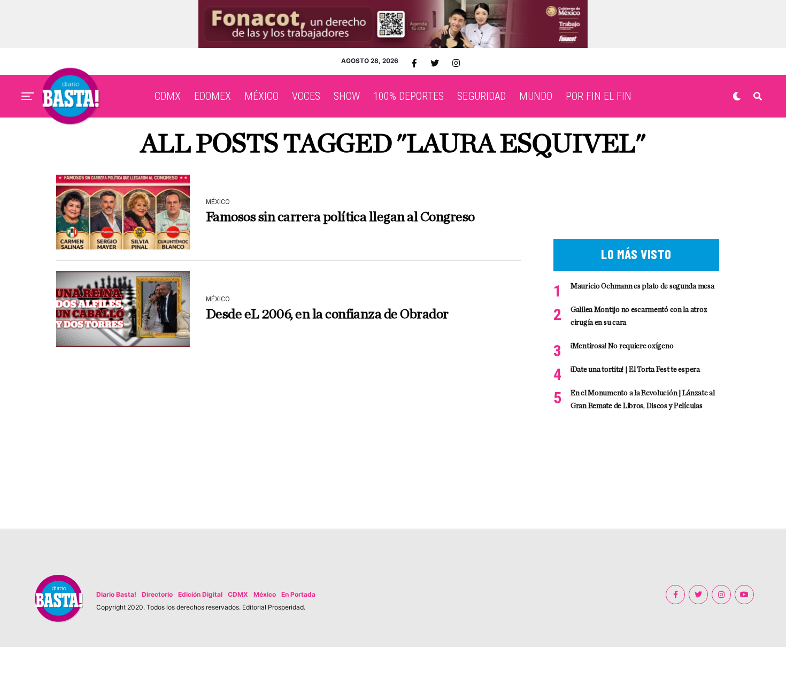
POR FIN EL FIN (598, 96)
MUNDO (535, 96)
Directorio (157, 594)
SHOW (347, 96)
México (264, 594)
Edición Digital (200, 594)
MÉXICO (261, 96)
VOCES (306, 96)
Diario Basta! (116, 594)
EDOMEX (212, 96)
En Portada (298, 594)
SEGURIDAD (481, 96)
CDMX (168, 96)
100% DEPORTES (408, 96)
